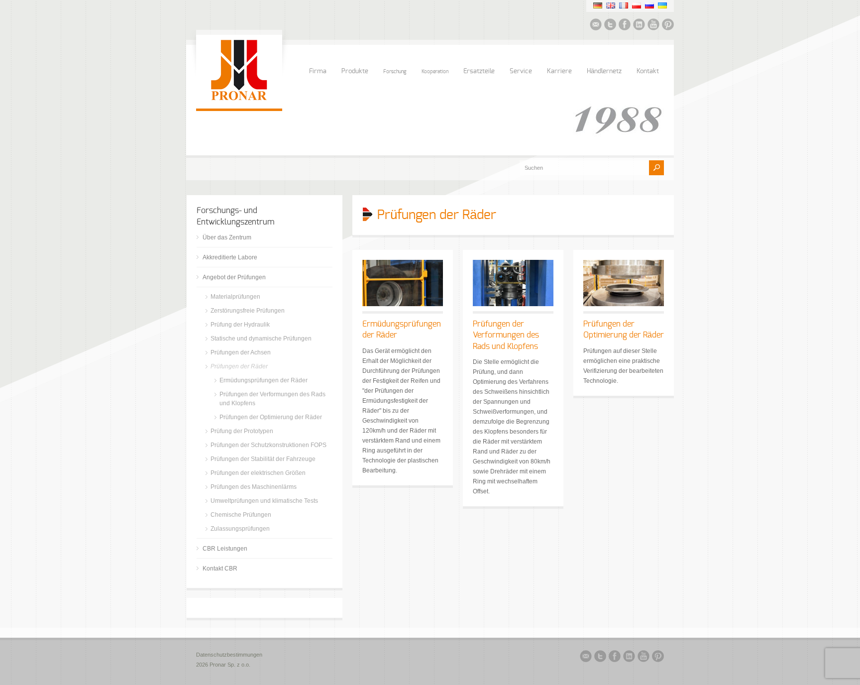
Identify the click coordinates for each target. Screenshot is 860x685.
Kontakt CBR (220, 568)
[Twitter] (610, 25)
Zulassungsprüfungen (240, 528)
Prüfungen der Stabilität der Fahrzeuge (263, 459)
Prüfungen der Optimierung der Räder (270, 417)
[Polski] (636, 5)
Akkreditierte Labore (230, 257)
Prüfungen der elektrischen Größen (258, 472)
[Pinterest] (668, 25)
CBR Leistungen (225, 548)
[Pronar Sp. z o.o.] (239, 98)
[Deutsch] (597, 5)
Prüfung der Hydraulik (240, 324)
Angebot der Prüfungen (234, 277)
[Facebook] (625, 25)
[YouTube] (653, 25)
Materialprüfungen (235, 296)
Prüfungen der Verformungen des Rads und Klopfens (506, 335)
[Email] (596, 25)
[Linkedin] (639, 25)
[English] (610, 5)
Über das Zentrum (227, 237)
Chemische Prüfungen (241, 514)
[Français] (623, 5)
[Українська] (662, 5)
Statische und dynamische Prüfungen (261, 338)
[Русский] (649, 5)
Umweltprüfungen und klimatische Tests (264, 500)
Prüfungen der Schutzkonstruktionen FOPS (268, 445)
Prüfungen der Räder (239, 366)
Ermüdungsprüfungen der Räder (263, 380)
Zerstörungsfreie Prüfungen (248, 310)
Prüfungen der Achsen (241, 352)
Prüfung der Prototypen (242, 431)
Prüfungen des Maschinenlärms (254, 486)
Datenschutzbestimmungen (229, 655)
